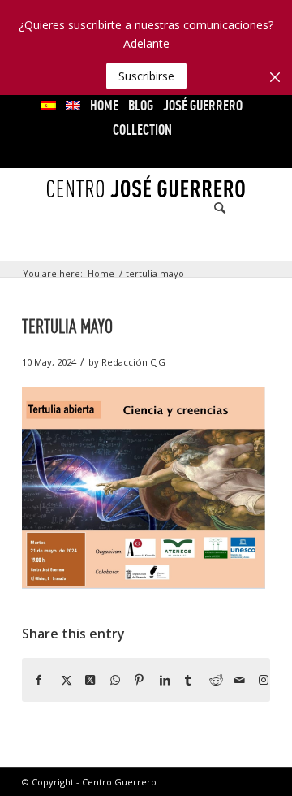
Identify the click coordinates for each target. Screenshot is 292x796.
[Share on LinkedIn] (160, 680)
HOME (104, 105)
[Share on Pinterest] (134, 680)
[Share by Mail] (234, 680)
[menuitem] (49, 105)
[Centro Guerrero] (146, 207)
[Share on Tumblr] (185, 680)
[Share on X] (61, 680)
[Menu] (247, 207)
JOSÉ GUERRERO (203, 105)
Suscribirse (146, 76)
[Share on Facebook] (35, 680)
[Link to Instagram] (259, 680)
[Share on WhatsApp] (110, 680)
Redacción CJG (133, 362)
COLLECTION (142, 129)
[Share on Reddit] (209, 680)
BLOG (140, 105)
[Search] (211, 207)
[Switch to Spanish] (48, 105)
